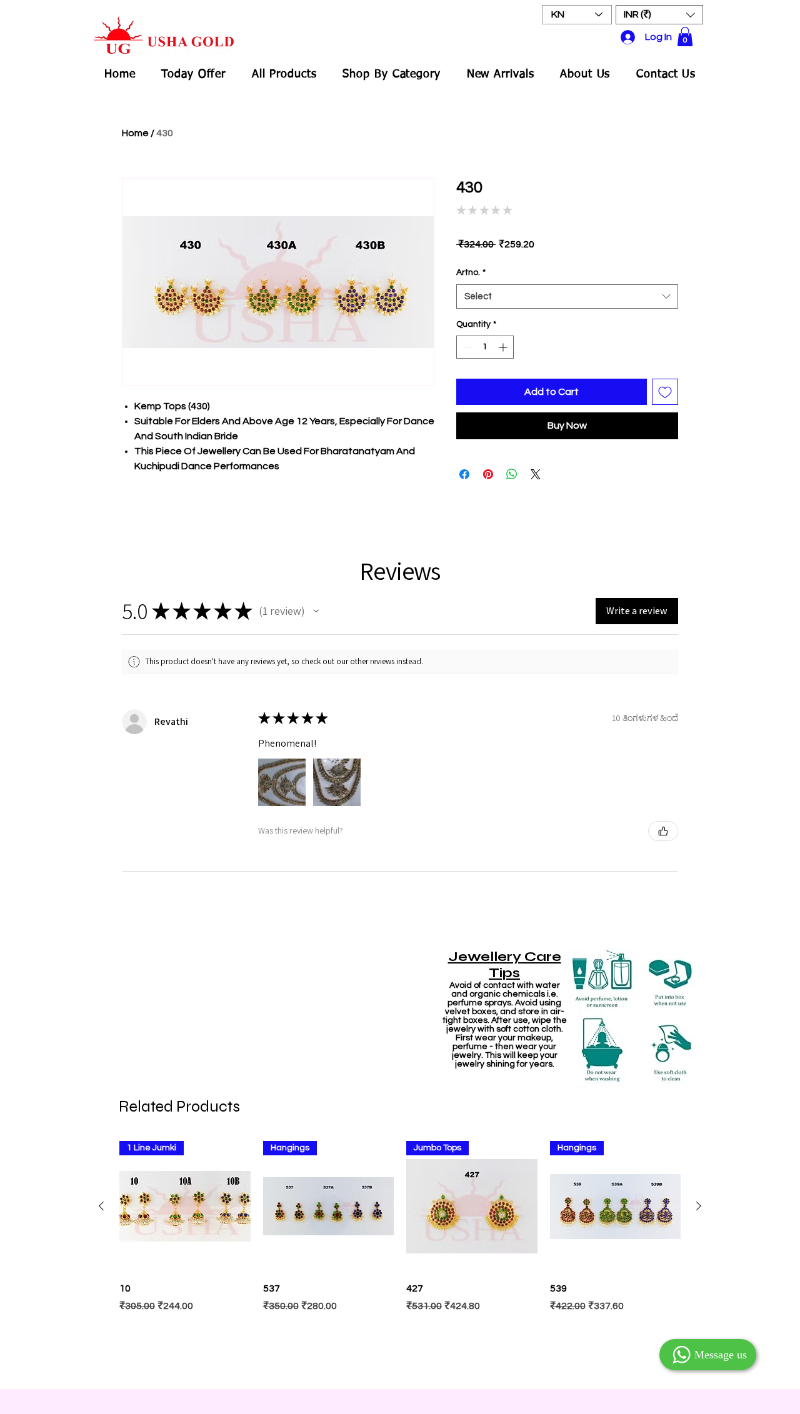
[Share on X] (535, 474)
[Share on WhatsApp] (511, 474)
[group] (400, 1258)
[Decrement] (466, 347)
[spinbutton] (485, 347)
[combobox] (567, 296)
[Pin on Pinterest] (488, 474)
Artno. (471, 272)
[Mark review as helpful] (663, 831)
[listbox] (659, 14)
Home (135, 133)
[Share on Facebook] (464, 474)
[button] (659, 14)
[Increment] (504, 347)
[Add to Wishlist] (665, 392)
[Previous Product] (101, 1205)
